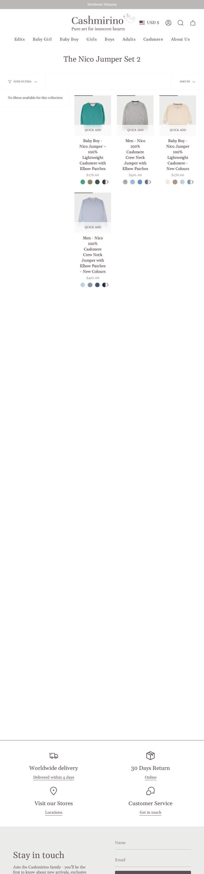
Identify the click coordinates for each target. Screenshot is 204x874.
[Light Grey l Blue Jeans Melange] (125, 182)
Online (150, 777)
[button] (19, 39)
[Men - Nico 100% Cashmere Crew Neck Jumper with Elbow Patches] (135, 115)
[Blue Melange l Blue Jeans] (90, 285)
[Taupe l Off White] (175, 182)
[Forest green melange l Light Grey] (97, 182)
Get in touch (151, 812)
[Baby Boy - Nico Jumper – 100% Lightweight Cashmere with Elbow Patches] (92, 115)
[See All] (107, 182)
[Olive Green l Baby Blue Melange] (90, 182)
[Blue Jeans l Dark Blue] (97, 285)
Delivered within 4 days (53, 777)
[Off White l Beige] (167, 182)
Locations (53, 812)
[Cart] (193, 22)
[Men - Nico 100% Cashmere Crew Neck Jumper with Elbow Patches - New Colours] (92, 213)
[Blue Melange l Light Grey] (132, 182)
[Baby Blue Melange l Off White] (182, 182)
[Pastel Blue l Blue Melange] (140, 182)
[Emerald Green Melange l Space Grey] (82, 182)
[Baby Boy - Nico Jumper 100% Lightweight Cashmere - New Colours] (177, 115)
